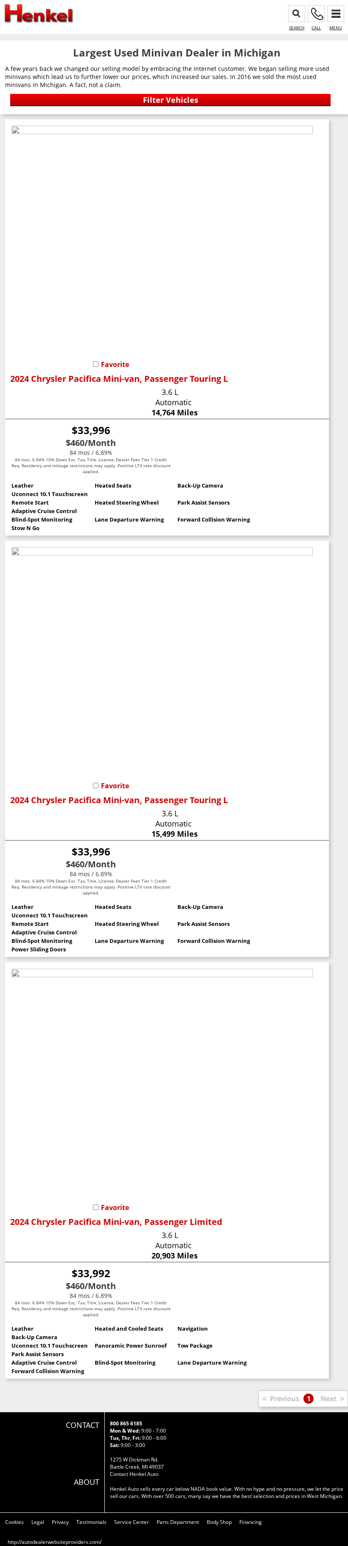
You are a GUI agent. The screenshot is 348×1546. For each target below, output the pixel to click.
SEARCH (296, 28)
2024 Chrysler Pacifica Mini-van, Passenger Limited (116, 1221)
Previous (284, 1398)
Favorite (115, 364)
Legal (37, 1522)
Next (328, 1398)
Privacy (60, 1522)
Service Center (131, 1522)
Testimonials (91, 1522)
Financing (250, 1522)
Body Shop (219, 1522)
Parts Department (178, 1522)
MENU (335, 28)
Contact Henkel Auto (134, 1474)
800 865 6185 (126, 1423)
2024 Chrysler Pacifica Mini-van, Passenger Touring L (119, 378)
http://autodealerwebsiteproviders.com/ (54, 1542)
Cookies (14, 1522)
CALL (316, 28)
